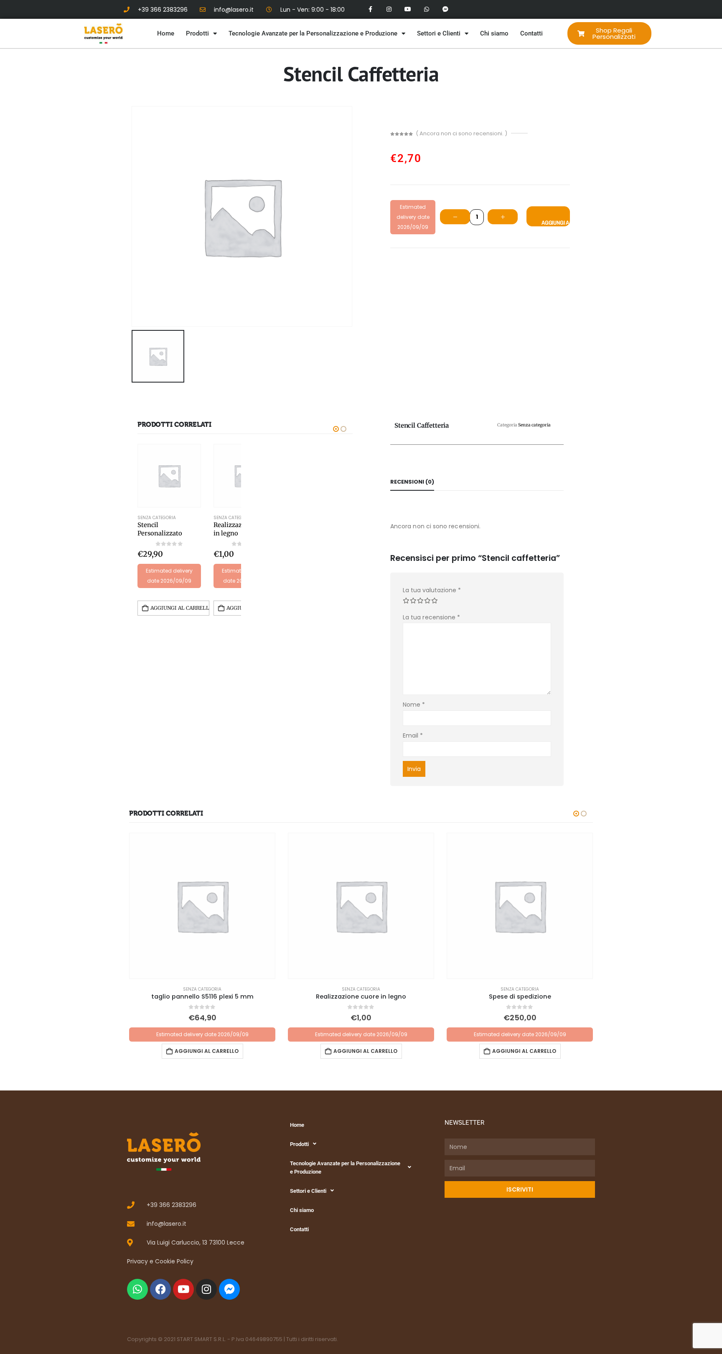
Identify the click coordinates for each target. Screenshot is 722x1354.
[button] (336, 429)
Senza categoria (156, 518)
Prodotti (197, 33)
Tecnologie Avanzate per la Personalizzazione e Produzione (313, 33)
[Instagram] (389, 9)
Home (165, 33)
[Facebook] (160, 1289)
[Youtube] (408, 9)
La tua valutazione (432, 590)
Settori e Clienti (438, 33)
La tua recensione (431, 617)
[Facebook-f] (370, 9)
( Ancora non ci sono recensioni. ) (461, 133)
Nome (414, 704)
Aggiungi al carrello (556, 222)
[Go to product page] (169, 475)
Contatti (531, 33)
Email (413, 735)
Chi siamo (494, 33)
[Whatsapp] (426, 9)
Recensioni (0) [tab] (412, 482)
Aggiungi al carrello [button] (179, 608)
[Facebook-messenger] (445, 9)
